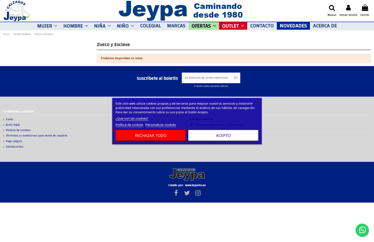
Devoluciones (14, 147)
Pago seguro (14, 141)
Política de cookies (129, 124)
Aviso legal (12, 125)
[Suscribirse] (235, 78)
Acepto (223, 135)
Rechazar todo (150, 135)
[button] (47, 26)
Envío (9, 119)
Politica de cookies (18, 130)
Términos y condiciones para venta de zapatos (36, 136)
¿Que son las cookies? (132, 118)
